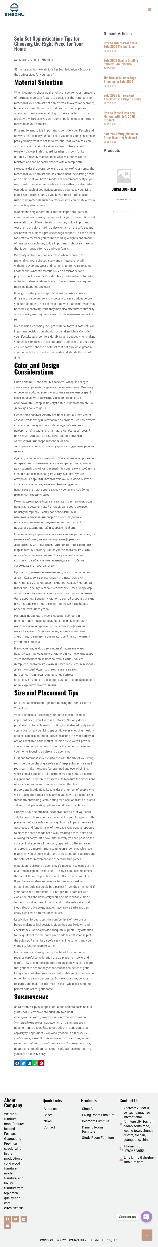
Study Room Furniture (98, 1138)
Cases (48, 1115)
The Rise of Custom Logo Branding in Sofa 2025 (120, 79)
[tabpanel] (124, 178)
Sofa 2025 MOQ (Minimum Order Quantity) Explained (121, 135)
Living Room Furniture (98, 1115)
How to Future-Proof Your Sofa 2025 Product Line (120, 44)
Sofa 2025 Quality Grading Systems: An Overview (121, 62)
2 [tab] (114, 212)
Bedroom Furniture (95, 1121)
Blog (50, 59)
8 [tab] (138, 212)
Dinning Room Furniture (92, 1129)
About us (50, 1109)
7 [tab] (134, 212)
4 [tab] (122, 212)
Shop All (88, 1109)
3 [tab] (118, 212)
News (48, 1121)
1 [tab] (109, 212)
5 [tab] (126, 212)
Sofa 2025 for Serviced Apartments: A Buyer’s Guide (122, 97)
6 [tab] (130, 212)
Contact (49, 1127)
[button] (17, 1063)
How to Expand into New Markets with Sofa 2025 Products (119, 116)
